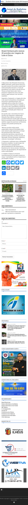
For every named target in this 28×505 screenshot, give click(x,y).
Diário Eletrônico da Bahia (10, 404)
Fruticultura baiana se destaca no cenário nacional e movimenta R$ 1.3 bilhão (7, 198)
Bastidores (5, 63)
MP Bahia (5, 407)
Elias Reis (5, 65)
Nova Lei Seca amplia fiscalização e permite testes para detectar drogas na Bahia (16, 336)
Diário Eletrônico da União (10, 405)
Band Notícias (6, 402)
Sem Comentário (7, 61)
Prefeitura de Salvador (9, 415)
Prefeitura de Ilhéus (8, 412)
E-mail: (4, 248)
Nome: (3, 241)
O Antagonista (6, 409)
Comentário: (5, 223)
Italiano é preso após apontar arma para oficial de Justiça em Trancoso (16, 342)
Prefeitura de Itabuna (8, 414)
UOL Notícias (6, 417)
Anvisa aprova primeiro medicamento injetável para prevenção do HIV (20, 198)
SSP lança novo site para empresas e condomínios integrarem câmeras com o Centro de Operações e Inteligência (16, 327)
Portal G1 (4, 410)
